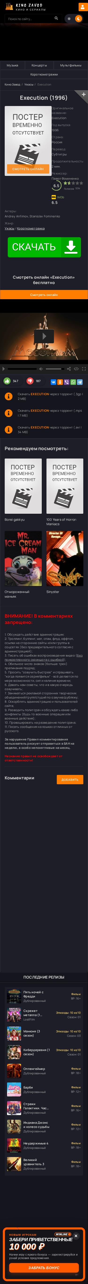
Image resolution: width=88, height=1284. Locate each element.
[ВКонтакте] (53, 382)
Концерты (39, 65)
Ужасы (28, 84)
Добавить (70, 780)
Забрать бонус (43, 1268)
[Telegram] (80, 382)
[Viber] (66, 382)
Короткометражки (44, 74)
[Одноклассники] (60, 382)
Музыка (12, 65)
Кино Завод (12, 84)
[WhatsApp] (73, 382)
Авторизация (83, 7)
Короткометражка (31, 228)
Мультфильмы (70, 65)
